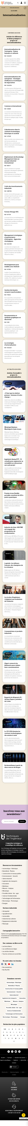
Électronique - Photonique (10, 901)
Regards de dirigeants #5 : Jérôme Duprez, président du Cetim (13, 699)
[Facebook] (2, 964)
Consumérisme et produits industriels (13, 632)
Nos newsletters (7, 967)
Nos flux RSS (6, 970)
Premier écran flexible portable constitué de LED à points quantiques (13, 495)
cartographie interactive (15, 934)
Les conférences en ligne (9, 949)
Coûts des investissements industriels (13, 187)
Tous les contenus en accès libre (11, 954)
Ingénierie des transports (9, 881)
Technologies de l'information (11, 898)
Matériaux (5, 886)
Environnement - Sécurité (10, 876)
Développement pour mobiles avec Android (11, 266)
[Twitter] (6, 964)
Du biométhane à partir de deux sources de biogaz (13, 766)
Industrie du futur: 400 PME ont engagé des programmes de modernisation (13, 530)
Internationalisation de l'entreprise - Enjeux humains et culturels (12, 51)
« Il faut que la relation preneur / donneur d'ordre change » (13, 395)
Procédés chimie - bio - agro (10, 893)
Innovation (5, 883)
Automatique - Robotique (10, 868)
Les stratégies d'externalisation (10, 344)
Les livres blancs (7, 946)
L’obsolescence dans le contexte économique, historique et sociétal (12, 131)
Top (5, 1029)
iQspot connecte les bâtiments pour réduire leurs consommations (12, 665)
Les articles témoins (8, 951)
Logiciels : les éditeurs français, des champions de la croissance (13, 565)
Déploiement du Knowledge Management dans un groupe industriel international (14, 160)
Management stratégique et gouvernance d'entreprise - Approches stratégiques (13, 238)
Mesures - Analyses (7, 888)
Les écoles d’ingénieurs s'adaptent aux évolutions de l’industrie (13, 599)
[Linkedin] (12, 964)
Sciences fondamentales (9, 896)
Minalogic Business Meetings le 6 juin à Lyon (12, 428)
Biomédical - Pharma (8, 871)
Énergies (4, 903)
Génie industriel (7, 878)
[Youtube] (9, 964)
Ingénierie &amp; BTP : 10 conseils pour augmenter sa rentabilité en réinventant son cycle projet (13, 462)
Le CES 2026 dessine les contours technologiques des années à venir (13, 733)
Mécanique (5, 891)
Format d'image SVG (11, 212)
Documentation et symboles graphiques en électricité (12, 317)
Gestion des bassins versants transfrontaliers (12, 291)
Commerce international (12, 106)
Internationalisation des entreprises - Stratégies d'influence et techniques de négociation (13, 79)
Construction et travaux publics (11, 873)
